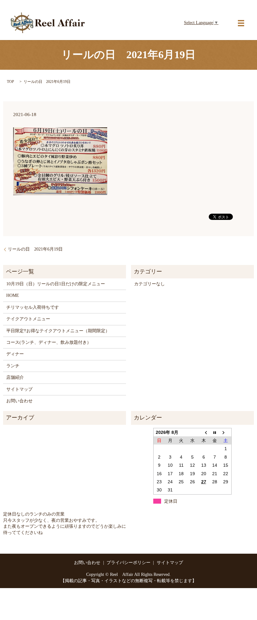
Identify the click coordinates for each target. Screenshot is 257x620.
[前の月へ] (203, 432)
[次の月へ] (226, 432)
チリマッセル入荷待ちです (32, 307)
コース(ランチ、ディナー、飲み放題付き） (48, 342)
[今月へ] (214, 432)
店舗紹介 (15, 377)
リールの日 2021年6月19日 (35, 249)
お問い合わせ (19, 401)
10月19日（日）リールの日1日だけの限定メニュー (55, 284)
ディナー (15, 354)
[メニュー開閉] (241, 23)
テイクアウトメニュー (28, 319)
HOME (12, 295)
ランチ (12, 365)
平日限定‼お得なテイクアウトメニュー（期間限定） (58, 330)
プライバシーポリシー (128, 562)
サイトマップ (19, 389)
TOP (10, 81)
